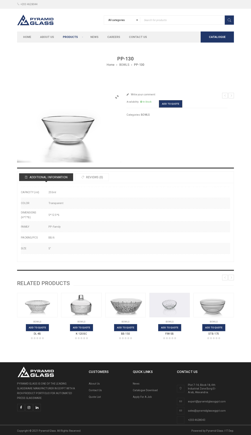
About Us (94, 383)
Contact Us (95, 390)
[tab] (46, 177)
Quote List (95, 396)
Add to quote (170, 103)
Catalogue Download (145, 390)
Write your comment (143, 94)
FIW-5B (169, 333)
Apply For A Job (142, 396)
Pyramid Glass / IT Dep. (220, 430)
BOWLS (124, 64)
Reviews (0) (94, 177)
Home (110, 64)
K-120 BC (81, 333)
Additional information (48, 177)
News (136, 383)
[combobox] (122, 20)
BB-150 (125, 333)
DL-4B (37, 333)
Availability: (133, 101)
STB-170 (213, 333)
